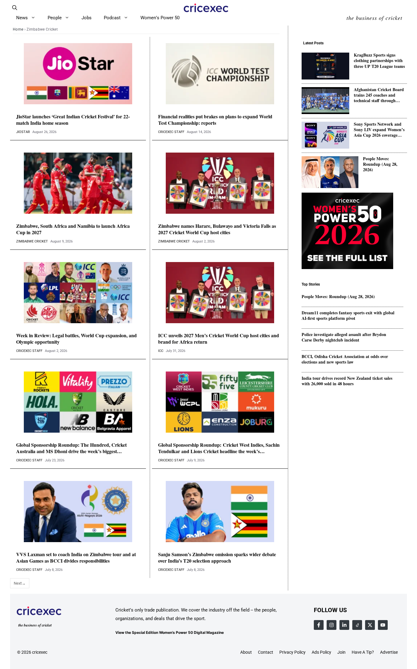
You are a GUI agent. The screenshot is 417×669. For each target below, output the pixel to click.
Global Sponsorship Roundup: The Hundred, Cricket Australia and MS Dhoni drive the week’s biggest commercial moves (71, 448)
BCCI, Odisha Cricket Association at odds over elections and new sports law (345, 359)
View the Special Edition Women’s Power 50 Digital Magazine (169, 632)
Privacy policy (292, 652)
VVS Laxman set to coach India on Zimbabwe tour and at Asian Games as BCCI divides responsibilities (76, 557)
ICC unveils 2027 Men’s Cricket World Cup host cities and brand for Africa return (218, 338)
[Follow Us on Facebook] (319, 625)
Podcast (112, 17)
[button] (14, 8)
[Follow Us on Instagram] (331, 625)
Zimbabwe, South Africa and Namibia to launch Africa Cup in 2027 (73, 229)
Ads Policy (321, 652)
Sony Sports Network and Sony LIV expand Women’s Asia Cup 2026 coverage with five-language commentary (379, 130)
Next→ (20, 583)
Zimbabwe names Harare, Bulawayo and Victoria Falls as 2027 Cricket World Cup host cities (217, 229)
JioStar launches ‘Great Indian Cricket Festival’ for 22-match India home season (73, 119)
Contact (265, 652)
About (246, 652)
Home (18, 29)
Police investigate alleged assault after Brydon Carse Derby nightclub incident (344, 337)
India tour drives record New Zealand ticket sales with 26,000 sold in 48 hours (347, 381)
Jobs (87, 17)
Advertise (389, 652)
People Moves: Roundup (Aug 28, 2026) (380, 164)
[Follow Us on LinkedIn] (344, 625)
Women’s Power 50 (159, 17)
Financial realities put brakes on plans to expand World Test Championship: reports (215, 119)
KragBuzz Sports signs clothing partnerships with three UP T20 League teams (379, 61)
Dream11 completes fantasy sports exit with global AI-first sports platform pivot (348, 315)
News (22, 17)
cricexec (39, 652)
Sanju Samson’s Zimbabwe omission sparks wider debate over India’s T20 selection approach (217, 557)
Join (341, 652)
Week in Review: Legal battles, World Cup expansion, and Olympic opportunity (76, 338)
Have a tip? (363, 652)
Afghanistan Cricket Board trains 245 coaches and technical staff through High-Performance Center (379, 95)
